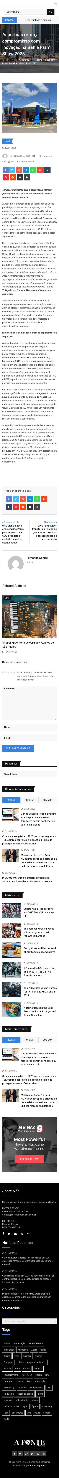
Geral (14, 60)
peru (49, 1387)
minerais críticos (24, 1381)
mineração (40, 1381)
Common (47, 800)
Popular (29, 800)
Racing (40, 1394)
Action (7, 1343)
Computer (8, 1362)
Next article (49, 522)
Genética (38, 1368)
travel (37, 1413)
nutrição (22, 1387)
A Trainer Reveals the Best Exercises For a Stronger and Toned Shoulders (40, 1011)
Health (39, 1375)
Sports (35, 1406)
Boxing (7, 1356)
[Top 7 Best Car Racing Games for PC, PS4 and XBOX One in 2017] (11, 989)
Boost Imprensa (38, 1465)
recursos (8, 1400)
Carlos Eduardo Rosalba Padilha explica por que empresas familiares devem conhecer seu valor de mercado (27, 1260)
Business (27, 1356)
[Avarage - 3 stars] (8, 672)
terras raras (17, 1413)
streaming (47, 1406)
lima (47, 1375)
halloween (27, 1375)
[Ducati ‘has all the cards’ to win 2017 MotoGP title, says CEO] (11, 910)
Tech (6, 1413)
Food (17, 1368)
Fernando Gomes (37, 557)
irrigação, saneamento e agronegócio (25, 207)
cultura (20, 1362)
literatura (8, 1381)
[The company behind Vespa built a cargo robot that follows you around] (11, 930)
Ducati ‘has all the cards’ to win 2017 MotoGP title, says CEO (39, 912)
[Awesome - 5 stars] (14, 672)
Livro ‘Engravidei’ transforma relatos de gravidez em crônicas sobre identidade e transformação (44, 532)
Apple (34, 1350)
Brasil (16, 1356)
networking (9, 1387)
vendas (46, 1413)
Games (26, 1368)
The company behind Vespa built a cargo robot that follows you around (39, 932)
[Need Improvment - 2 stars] (5, 672)
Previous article (11, 522)
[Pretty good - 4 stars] (11, 672)
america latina (36, 1343)
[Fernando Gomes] (33, 156)
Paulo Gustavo (36, 1387)
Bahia (43, 1350)
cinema (38, 1356)
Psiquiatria (9, 1394)
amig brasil (9, 1350)
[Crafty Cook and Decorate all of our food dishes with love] (11, 950)
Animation (23, 1350)
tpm (29, 1413)
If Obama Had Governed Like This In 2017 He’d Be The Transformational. (39, 972)
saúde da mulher (12, 1406)
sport (25, 1406)
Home (7, 60)
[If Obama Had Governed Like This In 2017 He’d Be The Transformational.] (11, 970)
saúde (35, 1400)
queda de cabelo (25, 1394)
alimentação (19, 1343)
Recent (11, 800)
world (6, 1419)
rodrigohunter (22, 1400)
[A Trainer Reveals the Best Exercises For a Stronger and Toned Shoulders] (11, 1009)
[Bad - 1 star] (2, 672)
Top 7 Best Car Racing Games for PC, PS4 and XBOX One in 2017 (40, 992)
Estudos (7, 1368)
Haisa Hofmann (11, 1375)
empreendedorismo (36, 1362)
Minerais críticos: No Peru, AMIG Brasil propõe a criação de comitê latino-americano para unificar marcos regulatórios (26, 1296)
